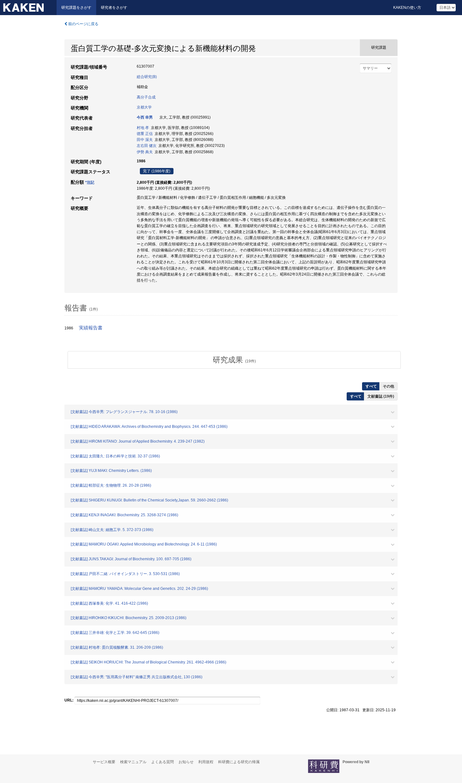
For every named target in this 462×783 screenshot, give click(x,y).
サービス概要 (104, 762)
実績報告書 (90, 327)
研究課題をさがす (76, 7)
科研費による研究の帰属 (239, 762)
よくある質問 (162, 762)
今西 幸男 (145, 117)
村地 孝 (143, 128)
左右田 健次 (147, 145)
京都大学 (144, 107)
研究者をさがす (114, 7)
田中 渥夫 (145, 139)
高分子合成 (146, 97)
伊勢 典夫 (145, 152)
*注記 (89, 182)
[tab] (234, 360)
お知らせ (186, 762)
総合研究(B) (147, 77)
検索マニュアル (133, 762)
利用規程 (205, 762)
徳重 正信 (145, 133)
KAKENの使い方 (407, 7)
